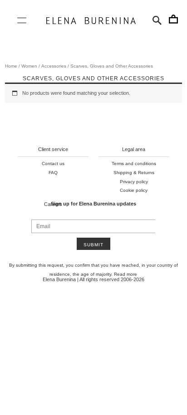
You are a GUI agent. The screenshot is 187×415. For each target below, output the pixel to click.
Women (29, 65)
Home (11, 65)
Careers (53, 204)
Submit (93, 244)
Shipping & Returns (133, 172)
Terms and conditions (134, 163)
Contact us (53, 163)
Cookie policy (134, 190)
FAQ (53, 172)
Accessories (53, 65)
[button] (157, 20)
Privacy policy (134, 181)
